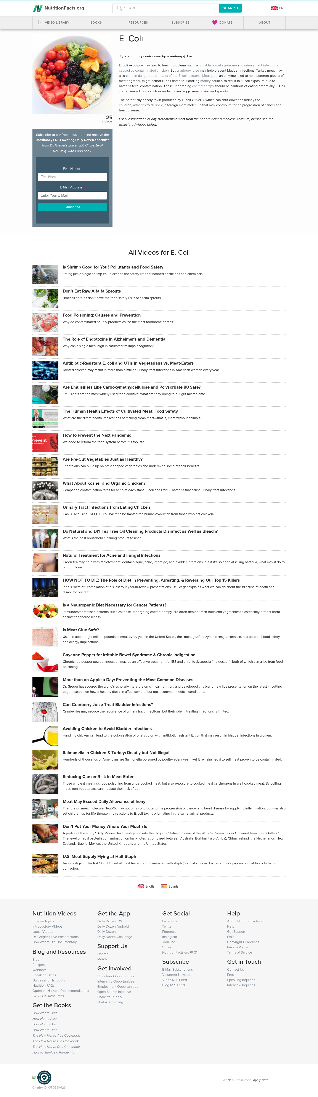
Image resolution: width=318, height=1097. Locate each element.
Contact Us (235, 969)
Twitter (167, 926)
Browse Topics (43, 921)
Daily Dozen (106, 931)
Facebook (169, 921)
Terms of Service (239, 952)
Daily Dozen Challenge (114, 936)
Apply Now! (260, 1080)
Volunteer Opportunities (115, 976)
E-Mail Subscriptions (177, 969)
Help (230, 926)
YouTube (168, 941)
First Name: (72, 168)
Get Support (236, 931)
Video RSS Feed (174, 979)
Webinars (39, 969)
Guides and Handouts (48, 980)
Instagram (169, 936)
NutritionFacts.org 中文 (179, 952)
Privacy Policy (237, 947)
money (205, 80)
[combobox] (166, 8)
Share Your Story (109, 996)
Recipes (38, 964)
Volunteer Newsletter (178, 974)
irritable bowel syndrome (218, 65)
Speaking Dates (44, 975)
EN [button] (281, 7)
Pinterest (169, 931)
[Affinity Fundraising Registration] (44, 1077)
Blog (35, 959)
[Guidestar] (34, 1077)
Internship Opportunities (115, 981)
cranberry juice (188, 70)
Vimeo (167, 947)
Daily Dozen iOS (109, 921)
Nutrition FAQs (43, 985)
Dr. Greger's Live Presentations (55, 936)
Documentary (54, 941)
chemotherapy (203, 86)
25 (109, 117)
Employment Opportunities (117, 986)
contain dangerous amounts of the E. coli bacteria (163, 75)
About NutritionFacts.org (245, 921)
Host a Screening (110, 1002)
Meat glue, (210, 75)
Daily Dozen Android (113, 926)
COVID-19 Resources (48, 995)
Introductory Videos (47, 926)
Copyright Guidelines (243, 941)
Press (231, 974)
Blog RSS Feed (173, 985)
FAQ (230, 936)
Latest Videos (42, 931)
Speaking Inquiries (241, 979)
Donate (102, 953)
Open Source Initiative (114, 991)
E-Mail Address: (72, 187)
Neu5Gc (157, 105)
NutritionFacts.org (63, 7)
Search (230, 8)
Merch (102, 959)
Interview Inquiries (241, 985)
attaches (139, 105)
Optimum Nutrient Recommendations (60, 990)
